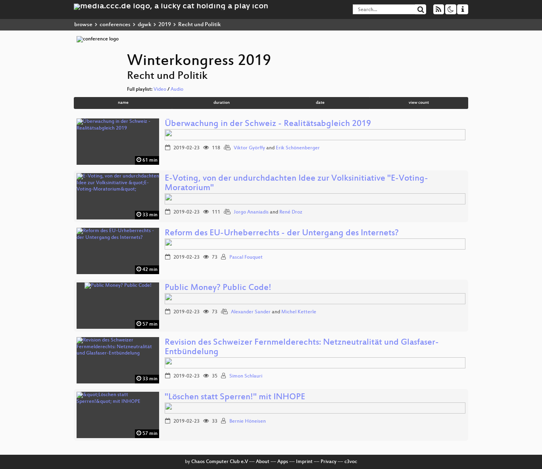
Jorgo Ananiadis (251, 212)
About (262, 462)
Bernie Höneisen (247, 421)
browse (83, 24)
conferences (115, 24)
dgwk (144, 24)
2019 (164, 24)
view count (419, 102)
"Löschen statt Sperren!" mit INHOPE (235, 397)
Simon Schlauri (245, 376)
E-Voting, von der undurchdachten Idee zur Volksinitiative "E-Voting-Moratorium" (296, 183)
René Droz (290, 212)
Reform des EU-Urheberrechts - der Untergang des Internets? (282, 233)
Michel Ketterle (298, 312)
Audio (177, 89)
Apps (282, 462)
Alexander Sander (251, 312)
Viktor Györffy (249, 148)
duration (221, 102)
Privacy (328, 462)
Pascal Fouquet (246, 257)
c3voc (350, 462)
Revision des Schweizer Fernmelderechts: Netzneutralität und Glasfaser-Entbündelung (302, 347)
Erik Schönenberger (298, 148)
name (123, 102)
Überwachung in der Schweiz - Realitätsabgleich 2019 (268, 124)
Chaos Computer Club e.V (219, 462)
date (320, 102)
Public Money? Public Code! (218, 288)
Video (160, 89)
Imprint (304, 462)
